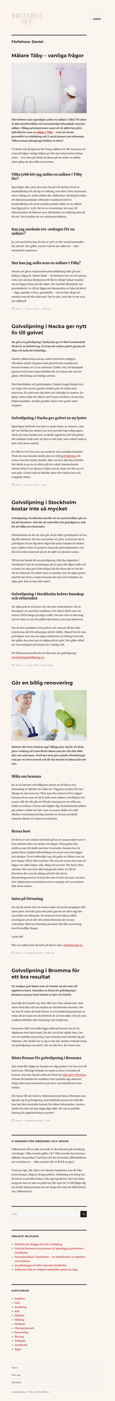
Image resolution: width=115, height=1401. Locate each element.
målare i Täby (44, 132)
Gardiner (20, 1298)
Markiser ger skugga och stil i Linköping (38, 1244)
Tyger (18, 1349)
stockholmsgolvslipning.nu (28, 657)
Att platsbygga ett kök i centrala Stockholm (40, 1265)
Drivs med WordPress (38, 1392)
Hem (15, 1367)
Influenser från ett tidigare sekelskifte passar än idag (46, 1269)
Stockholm (21, 1344)
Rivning (19, 1336)
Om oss (16, 1375)
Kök (17, 1311)
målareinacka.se (72, 945)
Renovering (47, 665)
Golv (44, 485)
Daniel (19, 309)
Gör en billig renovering (42, 683)
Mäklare (19, 1315)
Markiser (20, 1323)
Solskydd (20, 1340)
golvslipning (68, 455)
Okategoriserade (24, 1328)
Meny (97, 19)
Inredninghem (19, 1392)
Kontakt (16, 1382)
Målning (46, 309)
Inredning (21, 1307)
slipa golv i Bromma (74, 1074)
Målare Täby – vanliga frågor (48, 55)
